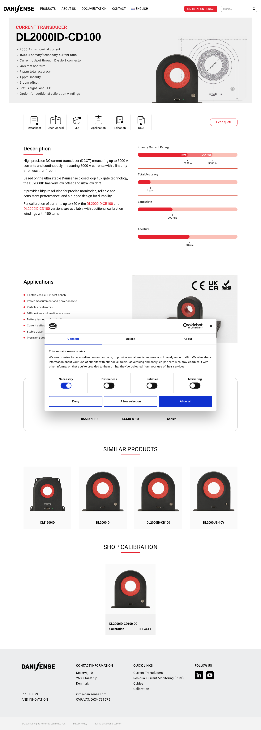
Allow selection (130, 401)
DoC (141, 128)
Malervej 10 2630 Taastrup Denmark (86, 678)
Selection (120, 128)
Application (98, 128)
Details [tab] (130, 338)
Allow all (185, 401)
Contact (119, 8)
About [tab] (188, 338)
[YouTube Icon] (210, 675)
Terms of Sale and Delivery (108, 723)
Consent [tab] (73, 338)
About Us (69, 8)
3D (77, 128)
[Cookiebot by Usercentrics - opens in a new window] (186, 326)
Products (48, 8)
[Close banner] (211, 326)
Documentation (94, 8)
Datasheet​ (34, 128)
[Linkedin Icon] (199, 675)
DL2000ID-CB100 (100, 204)
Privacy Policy (80, 723)
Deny (75, 401)
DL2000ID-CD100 (37, 209)
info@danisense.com (91, 694)
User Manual (56, 128)
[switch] (109, 386)
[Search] (254, 9)
